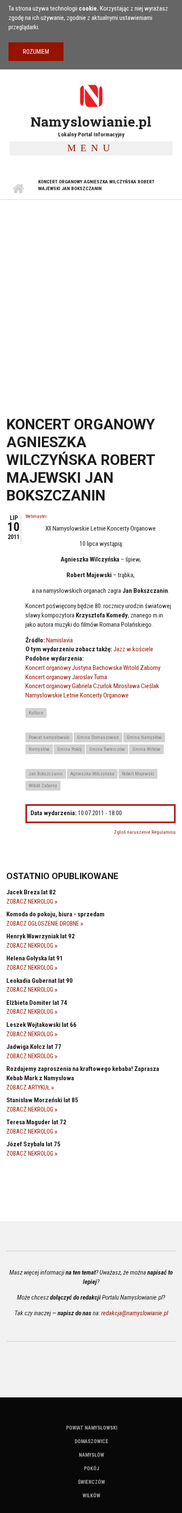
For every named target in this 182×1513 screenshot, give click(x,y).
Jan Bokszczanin (46, 774)
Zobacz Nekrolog (30, 901)
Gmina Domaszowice (98, 737)
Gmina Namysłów (144, 737)
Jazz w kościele (133, 649)
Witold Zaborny (43, 785)
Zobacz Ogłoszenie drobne (43, 923)
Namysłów (39, 749)
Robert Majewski (138, 774)
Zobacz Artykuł (28, 1087)
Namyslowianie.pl (91, 121)
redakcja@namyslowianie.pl (134, 1313)
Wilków (91, 1495)
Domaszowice (91, 1441)
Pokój (91, 1468)
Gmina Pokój (69, 749)
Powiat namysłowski (49, 737)
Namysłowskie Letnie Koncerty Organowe (77, 695)
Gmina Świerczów (107, 749)
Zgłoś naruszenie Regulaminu (145, 832)
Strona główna (18, 188)
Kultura (36, 713)
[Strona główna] (91, 96)
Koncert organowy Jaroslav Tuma (66, 677)
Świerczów (91, 1482)
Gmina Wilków (146, 749)
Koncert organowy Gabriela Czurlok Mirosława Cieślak (92, 686)
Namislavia (59, 640)
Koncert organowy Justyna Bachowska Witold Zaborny (92, 668)
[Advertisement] (91, 295)
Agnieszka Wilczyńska (92, 774)
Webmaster (36, 516)
